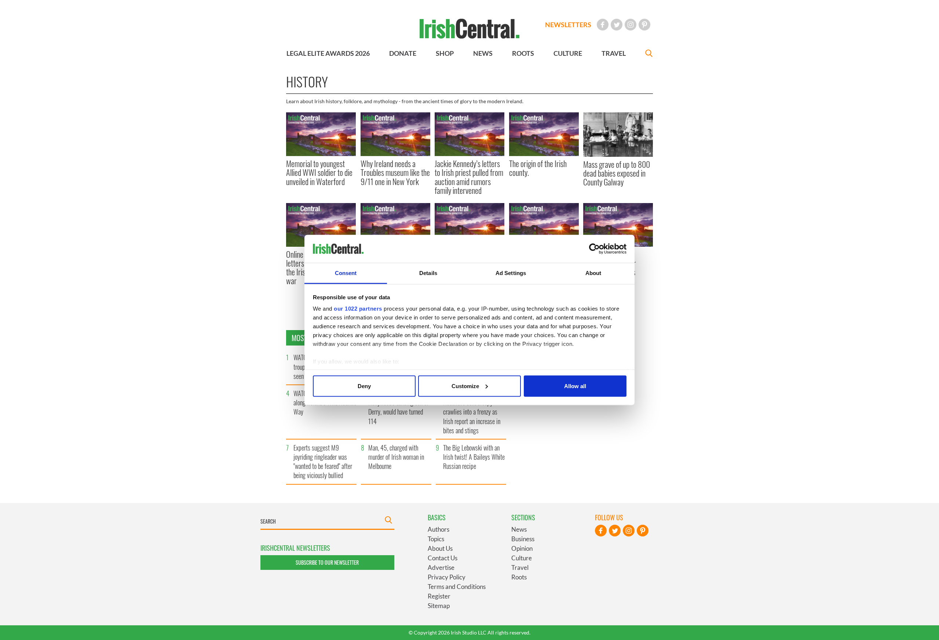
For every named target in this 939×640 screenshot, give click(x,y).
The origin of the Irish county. (538, 168)
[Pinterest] (644, 24)
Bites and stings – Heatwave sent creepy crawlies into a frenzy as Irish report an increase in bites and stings (471, 411)
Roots (519, 577)
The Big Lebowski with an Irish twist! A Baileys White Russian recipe (474, 457)
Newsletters (568, 25)
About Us (440, 548)
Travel (520, 567)
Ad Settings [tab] (511, 273)
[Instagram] (630, 24)
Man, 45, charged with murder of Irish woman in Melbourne (396, 457)
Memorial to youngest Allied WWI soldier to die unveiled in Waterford (319, 172)
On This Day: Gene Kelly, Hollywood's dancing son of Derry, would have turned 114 (398, 407)
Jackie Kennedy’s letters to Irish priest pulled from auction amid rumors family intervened (469, 177)
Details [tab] (428, 273)
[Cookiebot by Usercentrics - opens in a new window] (594, 248)
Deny (364, 386)
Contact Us (442, 558)
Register (439, 596)
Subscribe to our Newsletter (327, 562)
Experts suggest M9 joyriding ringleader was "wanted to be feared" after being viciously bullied (322, 461)
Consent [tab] (346, 273)
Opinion (522, 548)
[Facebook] (603, 24)
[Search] (649, 54)
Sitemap (439, 606)
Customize (465, 386)
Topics (436, 539)
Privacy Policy (446, 577)
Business (522, 539)
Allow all (575, 386)
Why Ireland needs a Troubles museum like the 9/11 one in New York (395, 172)
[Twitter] (616, 24)
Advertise (441, 567)
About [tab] (593, 273)
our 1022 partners (358, 308)
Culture (521, 558)
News (519, 529)
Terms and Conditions (457, 586)
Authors (438, 529)
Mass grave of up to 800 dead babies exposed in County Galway (616, 173)
